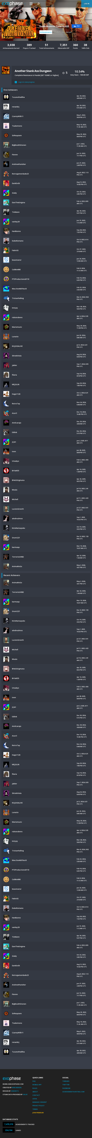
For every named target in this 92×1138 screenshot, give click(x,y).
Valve (25, 1094)
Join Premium (38, 1113)
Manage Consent (39, 1102)
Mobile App (36, 1085)
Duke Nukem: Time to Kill (54, 26)
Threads (65, 1081)
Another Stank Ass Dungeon (33, 71)
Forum (69, 32)
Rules (34, 1088)
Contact (36, 1095)
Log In (86, 4)
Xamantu (15, 1091)
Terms (35, 1109)
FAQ (33, 1081)
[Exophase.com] (14, 3)
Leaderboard (59, 32)
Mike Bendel (17, 1087)
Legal (34, 1099)
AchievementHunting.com (73, 1092)
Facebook (66, 1088)
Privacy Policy (38, 1105)
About (35, 1092)
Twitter (65, 1085)
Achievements (46, 32)
